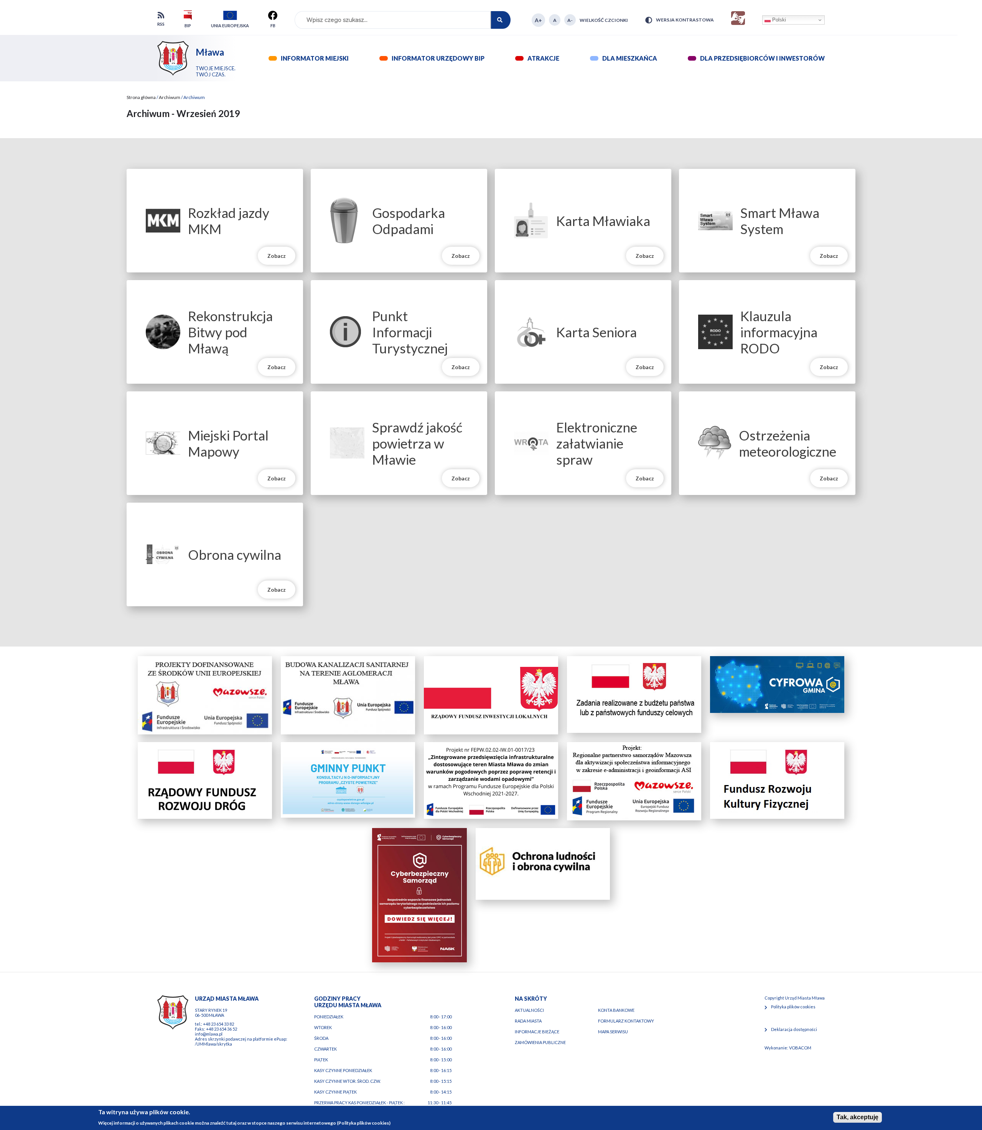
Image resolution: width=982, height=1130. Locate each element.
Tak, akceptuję (857, 1117)
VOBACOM (800, 1047)
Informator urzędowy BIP (438, 58)
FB (272, 26)
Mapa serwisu (613, 1031)
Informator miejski (315, 58)
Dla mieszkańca (629, 58)
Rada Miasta (528, 1020)
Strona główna (141, 97)
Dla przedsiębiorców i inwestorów (762, 58)
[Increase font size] (538, 20)
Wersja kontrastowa (685, 20)
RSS (161, 23)
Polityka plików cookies (793, 1006)
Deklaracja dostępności (794, 1029)
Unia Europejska (230, 25)
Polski (778, 20)
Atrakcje (543, 58)
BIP (188, 25)
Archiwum (169, 97)
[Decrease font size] (570, 20)
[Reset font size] (554, 20)
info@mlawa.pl (208, 1033)
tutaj (231, 1122)
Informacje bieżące (537, 1031)
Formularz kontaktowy (626, 1020)
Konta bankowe (616, 1010)
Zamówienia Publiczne (540, 1042)
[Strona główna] (173, 58)
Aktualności (529, 1010)
